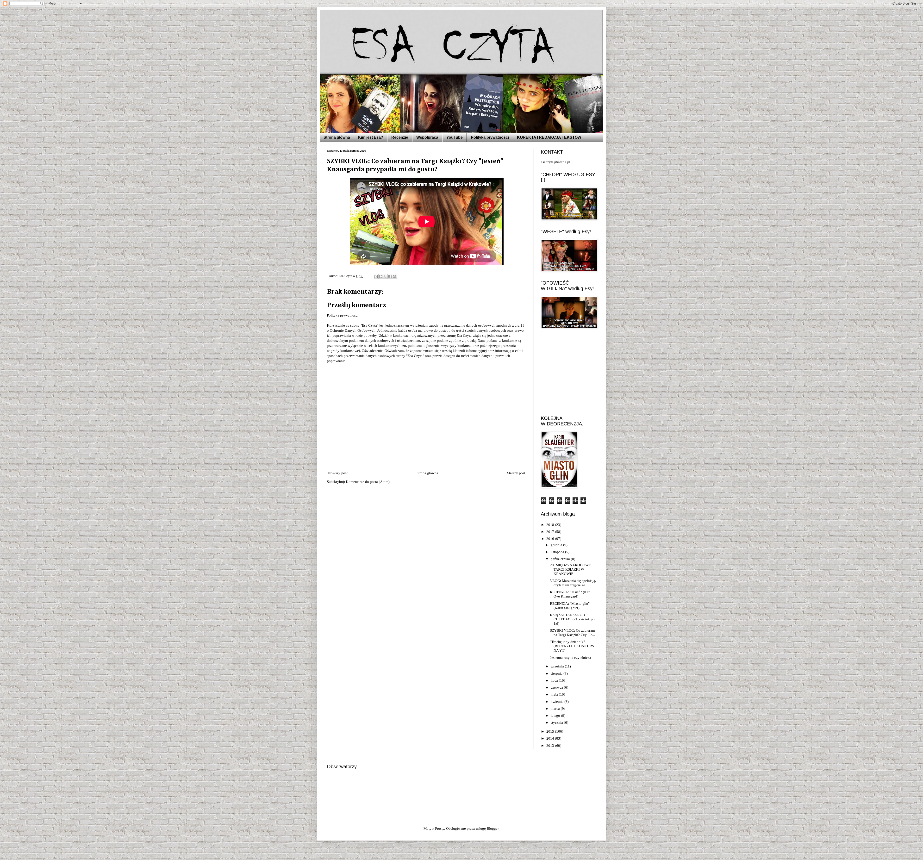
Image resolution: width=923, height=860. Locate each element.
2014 (550, 738)
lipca (555, 680)
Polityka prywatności (490, 137)
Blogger (493, 828)
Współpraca (427, 137)
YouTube (454, 137)
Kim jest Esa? (370, 137)
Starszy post (516, 473)
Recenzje (399, 137)
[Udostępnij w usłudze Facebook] (389, 276)
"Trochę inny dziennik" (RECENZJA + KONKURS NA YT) (572, 646)
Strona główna (337, 137)
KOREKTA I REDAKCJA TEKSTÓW (549, 137)
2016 (550, 539)
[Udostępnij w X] (385, 276)
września (558, 666)
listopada (558, 552)
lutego (556, 715)
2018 (550, 525)
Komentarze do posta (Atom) (368, 482)
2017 (550, 532)
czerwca (557, 687)
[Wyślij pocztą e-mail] (376, 276)
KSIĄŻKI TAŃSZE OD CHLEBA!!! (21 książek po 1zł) (572, 619)
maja (555, 694)
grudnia (557, 545)
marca (556, 708)
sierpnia (557, 673)
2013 (550, 746)
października (561, 559)
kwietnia (557, 702)
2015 (550, 731)
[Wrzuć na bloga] (380, 276)
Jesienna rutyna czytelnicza (570, 658)
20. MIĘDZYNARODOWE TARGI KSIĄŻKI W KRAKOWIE (570, 569)
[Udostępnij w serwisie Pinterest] (394, 276)
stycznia (557, 722)
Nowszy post (338, 473)
